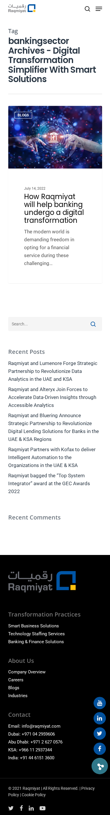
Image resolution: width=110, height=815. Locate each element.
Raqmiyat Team (32, 113)
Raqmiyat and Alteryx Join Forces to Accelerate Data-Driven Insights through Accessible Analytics (52, 397)
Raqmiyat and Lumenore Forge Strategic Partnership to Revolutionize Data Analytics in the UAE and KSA (52, 371)
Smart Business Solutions (33, 626)
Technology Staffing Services (36, 633)
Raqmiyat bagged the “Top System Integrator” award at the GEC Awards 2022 (49, 483)
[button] (100, 766)
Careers (15, 679)
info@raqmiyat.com (41, 726)
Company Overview (26, 672)
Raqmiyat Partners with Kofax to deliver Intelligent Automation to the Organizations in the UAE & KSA (52, 457)
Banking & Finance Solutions (36, 641)
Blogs (13, 687)
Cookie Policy (34, 794)
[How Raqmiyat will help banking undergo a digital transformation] (55, 194)
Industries (18, 695)
